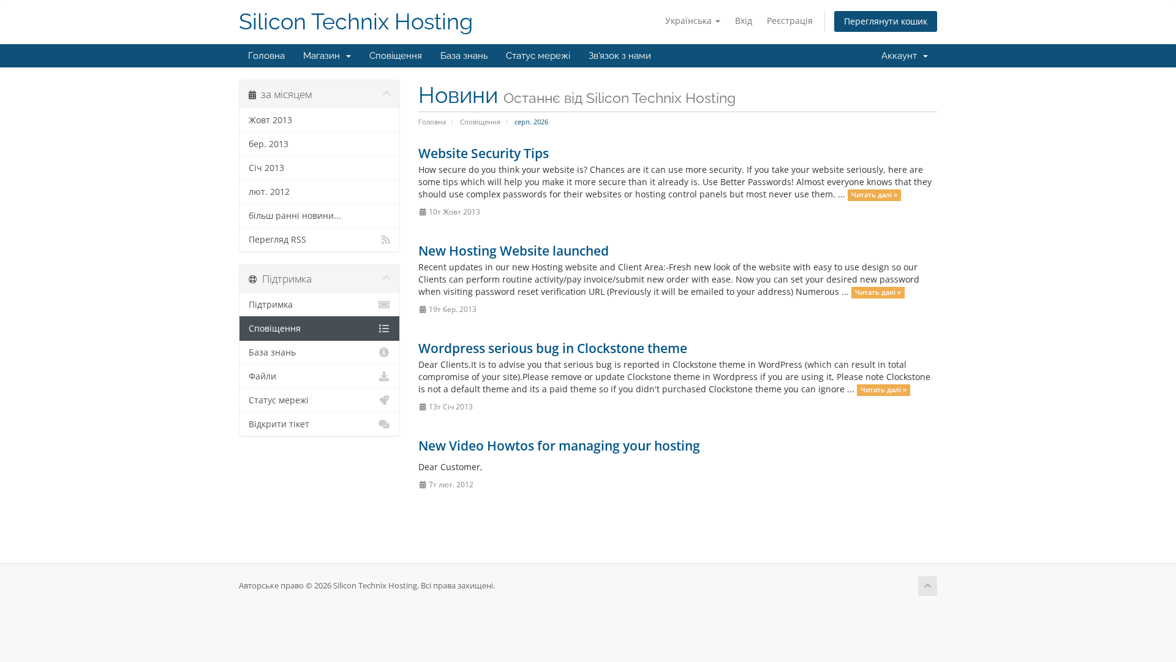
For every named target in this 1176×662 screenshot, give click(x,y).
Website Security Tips (483, 153)
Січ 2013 (266, 167)
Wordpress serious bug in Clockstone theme (552, 348)
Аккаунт (901, 55)
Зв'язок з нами (620, 55)
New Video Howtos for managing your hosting (559, 445)
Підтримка (271, 304)
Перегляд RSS (277, 239)
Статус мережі (538, 55)
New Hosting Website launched (513, 250)
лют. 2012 (269, 191)
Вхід (743, 20)
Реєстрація (790, 20)
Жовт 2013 (270, 120)
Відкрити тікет (279, 424)
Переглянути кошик (885, 21)
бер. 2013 (268, 144)
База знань (464, 55)
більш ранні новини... (295, 215)
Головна (266, 55)
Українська (689, 20)
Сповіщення (395, 55)
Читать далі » (874, 195)
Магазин (324, 55)
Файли (262, 376)
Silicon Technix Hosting (356, 22)
